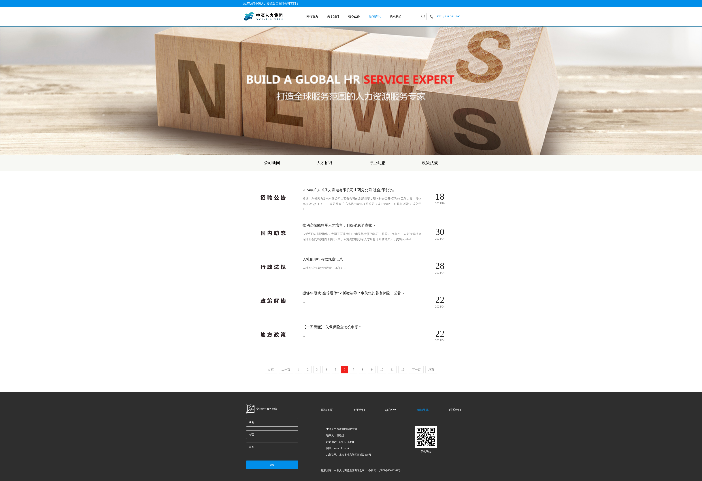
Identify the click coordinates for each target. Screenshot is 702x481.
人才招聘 (325, 162)
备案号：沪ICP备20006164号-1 (385, 470)
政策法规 (430, 162)
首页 (271, 369)
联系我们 (395, 16)
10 (381, 369)
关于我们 (333, 16)
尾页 (431, 369)
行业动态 (377, 162)
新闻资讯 (375, 16)
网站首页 (312, 16)
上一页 (286, 369)
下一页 (416, 369)
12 (402, 369)
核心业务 (354, 16)
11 (392, 369)
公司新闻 (272, 162)
